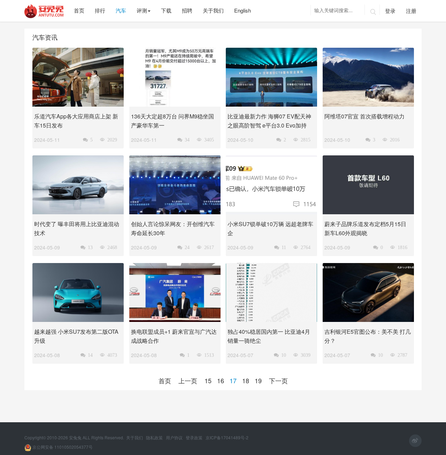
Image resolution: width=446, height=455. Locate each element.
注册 (411, 10)
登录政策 (194, 437)
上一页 (187, 380)
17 (233, 380)
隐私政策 (155, 437)
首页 (165, 380)
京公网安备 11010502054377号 (62, 447)
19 (258, 380)
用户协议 (175, 437)
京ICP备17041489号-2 (227, 437)
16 (220, 380)
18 (245, 380)
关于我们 (135, 437)
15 (208, 380)
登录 (390, 10)
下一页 (278, 380)
